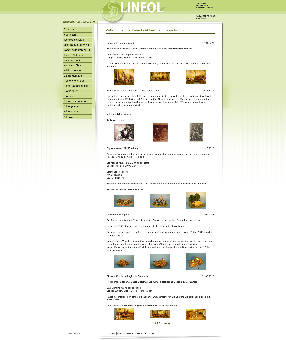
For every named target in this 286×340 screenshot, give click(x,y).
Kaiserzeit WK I (73, 60)
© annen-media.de (74, 333)
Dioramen (69, 96)
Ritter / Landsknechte (76, 85)
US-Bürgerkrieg (73, 75)
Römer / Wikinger (74, 80)
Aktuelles (69, 29)
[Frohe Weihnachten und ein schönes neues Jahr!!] (124, 140)
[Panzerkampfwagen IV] (124, 266)
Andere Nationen (74, 55)
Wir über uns (71, 111)
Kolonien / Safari (73, 65)
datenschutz (141, 333)
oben (119, 333)
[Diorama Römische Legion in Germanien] (124, 319)
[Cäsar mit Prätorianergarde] (124, 83)
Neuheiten (70, 34)
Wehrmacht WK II (74, 39)
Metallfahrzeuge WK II (76, 44)
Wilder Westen (72, 70)
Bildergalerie (71, 106)
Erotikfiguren (71, 91)
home (151, 333)
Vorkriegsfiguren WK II (77, 50)
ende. (167, 323)
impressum (129, 333)
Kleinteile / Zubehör (75, 101)
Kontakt (68, 116)
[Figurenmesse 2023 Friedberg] (124, 205)
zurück (112, 333)
